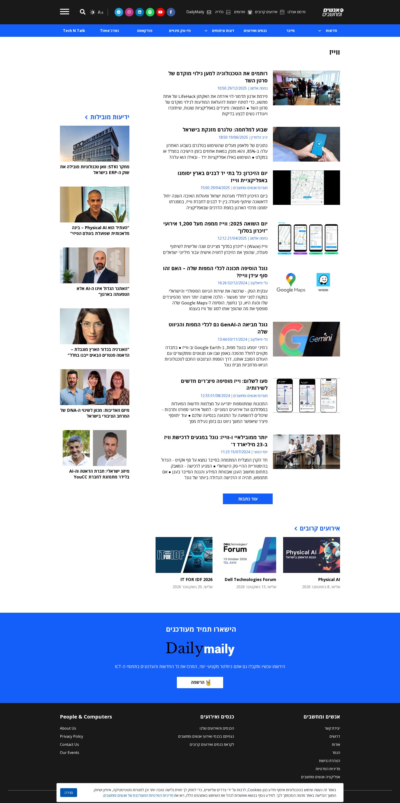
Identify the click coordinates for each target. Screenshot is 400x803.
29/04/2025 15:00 (215, 187)
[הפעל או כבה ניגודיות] (92, 12)
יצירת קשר (332, 728)
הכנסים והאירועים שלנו (217, 728)
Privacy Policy (71, 736)
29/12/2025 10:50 (232, 88)
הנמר (336, 752)
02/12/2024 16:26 (232, 282)
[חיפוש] (81, 12)
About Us (68, 728)
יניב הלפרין (259, 137)
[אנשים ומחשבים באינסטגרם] (129, 12)
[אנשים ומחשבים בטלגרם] (119, 12)
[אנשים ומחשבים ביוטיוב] (160, 12)
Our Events (69, 752)
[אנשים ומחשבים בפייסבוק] (171, 12)
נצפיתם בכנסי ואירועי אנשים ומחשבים (206, 736)
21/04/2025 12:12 (232, 238)
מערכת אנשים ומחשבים (250, 188)
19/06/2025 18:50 (233, 137)
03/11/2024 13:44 (232, 339)
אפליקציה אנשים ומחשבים (320, 776)
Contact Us (69, 744)
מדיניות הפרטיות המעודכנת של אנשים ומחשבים (138, 795)
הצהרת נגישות (329, 760)
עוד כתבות (247, 499)
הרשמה (197, 682)
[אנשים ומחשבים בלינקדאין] (139, 12)
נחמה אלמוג (259, 88)
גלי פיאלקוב (259, 283)
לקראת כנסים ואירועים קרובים (212, 744)
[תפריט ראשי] (64, 12)
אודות (336, 744)
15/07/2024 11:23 (235, 451)
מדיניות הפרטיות (328, 768)
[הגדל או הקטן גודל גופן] (100, 12)
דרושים (334, 736)
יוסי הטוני (260, 452)
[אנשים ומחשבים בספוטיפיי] (150, 12)
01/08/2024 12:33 (215, 395)
